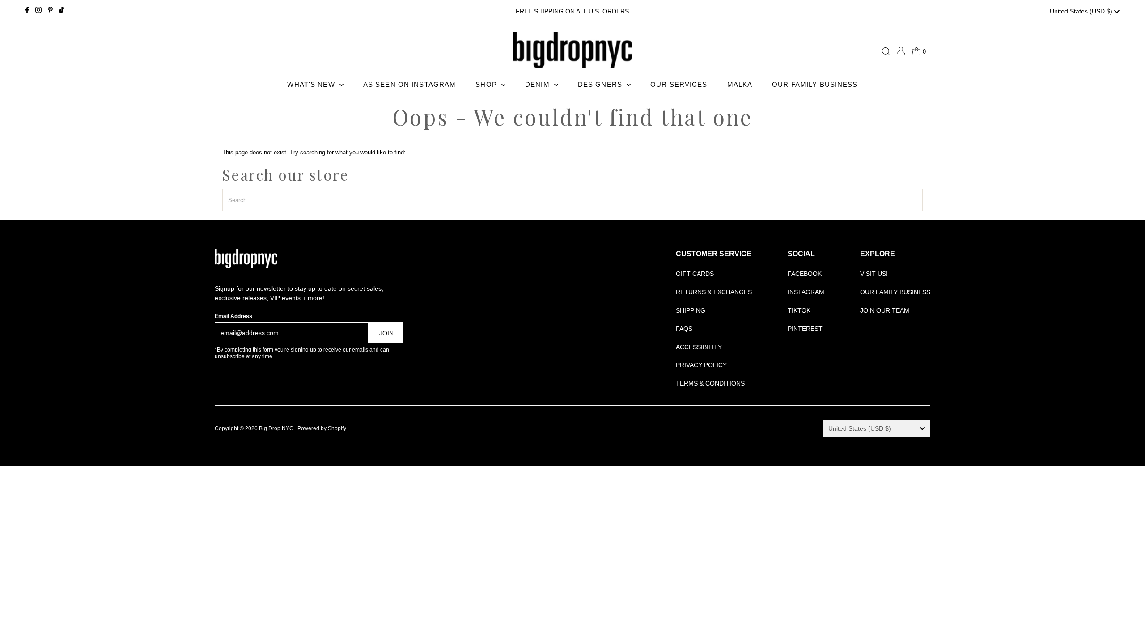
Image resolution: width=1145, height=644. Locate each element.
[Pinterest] (50, 11)
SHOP (487, 84)
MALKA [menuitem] (740, 84)
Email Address (233, 316)
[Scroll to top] (1127, 626)
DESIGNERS (601, 84)
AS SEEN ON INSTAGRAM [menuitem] (409, 84)
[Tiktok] (61, 11)
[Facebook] (27, 11)
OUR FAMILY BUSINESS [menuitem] (814, 84)
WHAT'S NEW (312, 84)
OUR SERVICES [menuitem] (679, 84)
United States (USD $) (1082, 11)
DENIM (538, 84)
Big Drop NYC (276, 428)
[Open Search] (886, 51)
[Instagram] (38, 11)
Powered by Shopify (321, 428)
